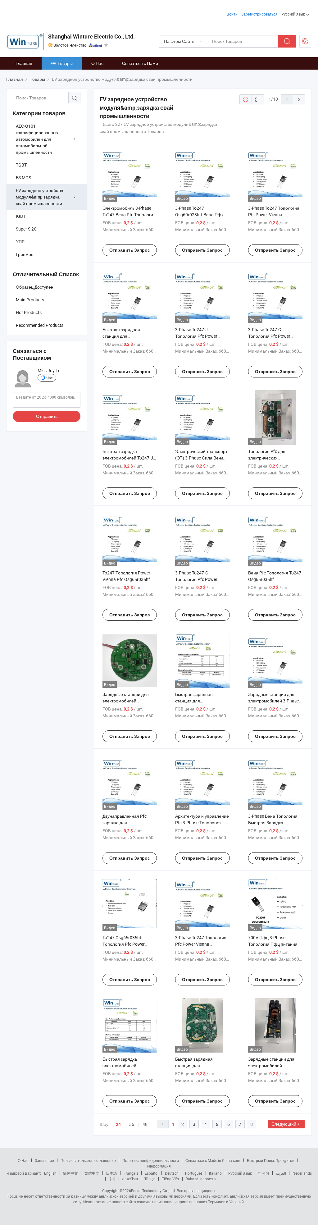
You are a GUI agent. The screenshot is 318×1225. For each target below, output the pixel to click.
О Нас (97, 63)
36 (131, 1124)
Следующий (283, 1124)
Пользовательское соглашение (88, 1160)
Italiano (215, 1173)
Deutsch (172, 1173)
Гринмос (24, 254)
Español (151, 1173)
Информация (159, 1165)
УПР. (21, 242)
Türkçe (149, 1178)
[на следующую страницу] (299, 99)
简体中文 (70, 1173)
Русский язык (240, 1173)
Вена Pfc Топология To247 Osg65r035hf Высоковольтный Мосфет (274, 579)
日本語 (111, 1173)
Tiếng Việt (170, 1178)
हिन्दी (112, 1178)
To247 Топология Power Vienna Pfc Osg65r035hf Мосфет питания (126, 579)
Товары (65, 63)
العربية (281, 1173)
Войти (232, 13)
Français (131, 1173)
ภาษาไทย (130, 1178)
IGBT (20, 216)
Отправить (46, 416)
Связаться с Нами (140, 63)
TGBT (21, 165)
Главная (24, 63)
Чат (49, 377)
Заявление (44, 1160)
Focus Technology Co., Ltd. (153, 1190)
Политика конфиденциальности (150, 1160)
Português (193, 1173)
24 (118, 1124)
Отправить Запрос (129, 250)
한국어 (263, 1173)
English (50, 1173)
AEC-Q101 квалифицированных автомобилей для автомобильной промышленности (37, 139)
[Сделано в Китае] (46, 12)
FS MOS (23, 178)
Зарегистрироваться (259, 13)
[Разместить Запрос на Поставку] (305, 41)
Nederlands (302, 1173)
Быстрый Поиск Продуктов (270, 1160)
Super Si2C (26, 229)
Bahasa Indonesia (201, 1178)
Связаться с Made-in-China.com (212, 1160)
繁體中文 (91, 1173)
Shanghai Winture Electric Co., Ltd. (91, 36)
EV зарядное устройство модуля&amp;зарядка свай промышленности (40, 196)
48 (145, 1124)
